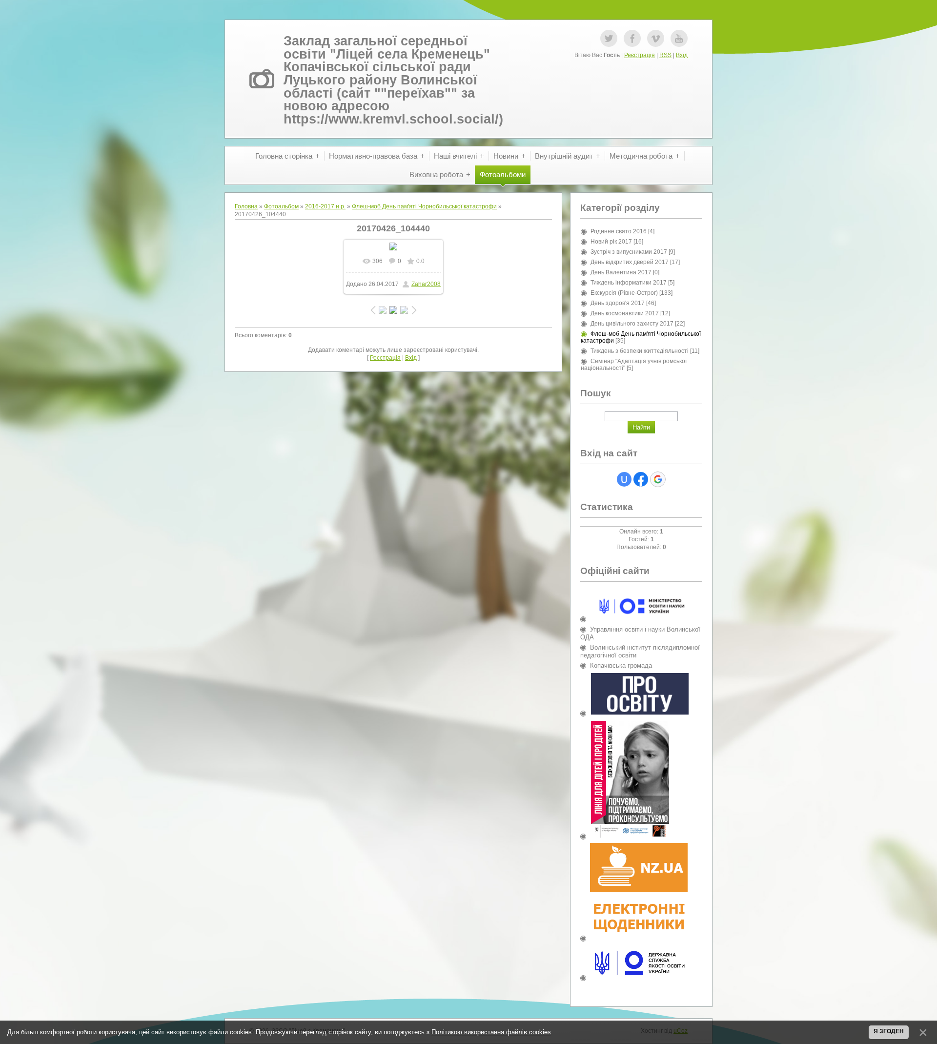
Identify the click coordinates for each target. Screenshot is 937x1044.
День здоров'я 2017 (618, 303)
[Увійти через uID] (624, 479)
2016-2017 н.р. (325, 206)
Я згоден (889, 1031)
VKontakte (655, 38)
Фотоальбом (281, 206)
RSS (665, 55)
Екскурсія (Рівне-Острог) (624, 292)
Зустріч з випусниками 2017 (629, 251)
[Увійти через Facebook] (640, 479)
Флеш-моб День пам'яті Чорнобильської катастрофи (424, 206)
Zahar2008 (426, 284)
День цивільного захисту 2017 (632, 323)
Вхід (682, 55)
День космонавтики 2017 (625, 313)
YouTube (679, 38)
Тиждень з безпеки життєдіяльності (640, 351)
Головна (246, 206)
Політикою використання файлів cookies (491, 1032)
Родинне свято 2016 (619, 231)
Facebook (632, 38)
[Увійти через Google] (658, 479)
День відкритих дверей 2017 (630, 262)
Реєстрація (639, 55)
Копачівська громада (621, 665)
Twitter (608, 38)
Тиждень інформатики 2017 (629, 282)
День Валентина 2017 (621, 272)
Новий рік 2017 (611, 241)
